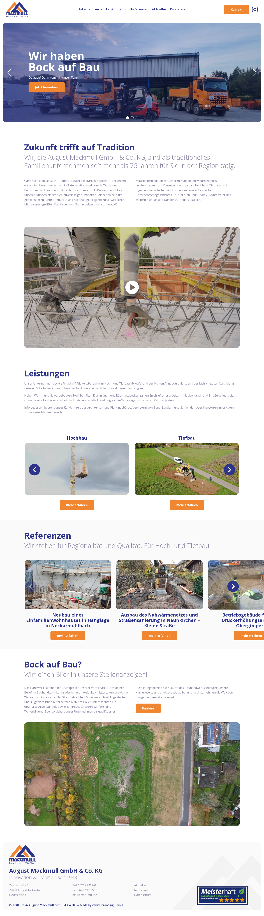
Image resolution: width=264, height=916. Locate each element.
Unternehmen (88, 9)
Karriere (176, 9)
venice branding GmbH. (107, 905)
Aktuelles (159, 9)
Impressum (141, 890)
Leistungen (114, 9)
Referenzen (139, 9)
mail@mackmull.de (84, 895)
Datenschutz (142, 895)
